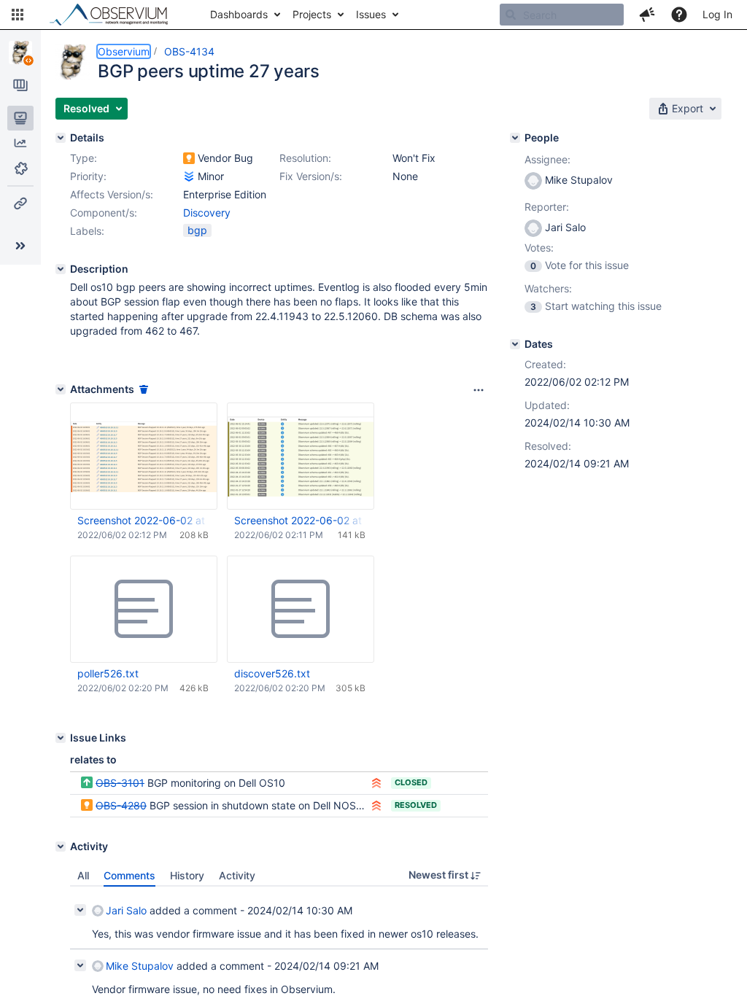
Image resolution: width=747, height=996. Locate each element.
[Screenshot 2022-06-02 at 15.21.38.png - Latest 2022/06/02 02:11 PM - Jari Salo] (301, 456)
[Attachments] (60, 389)
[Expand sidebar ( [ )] (20, 246)
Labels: (87, 231)
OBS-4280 (121, 805)
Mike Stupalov (140, 966)
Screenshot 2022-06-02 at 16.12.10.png (143, 520)
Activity (237, 875)
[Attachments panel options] (478, 390)
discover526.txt (272, 673)
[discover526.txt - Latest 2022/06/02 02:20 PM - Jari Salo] (300, 609)
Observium (124, 51)
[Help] (679, 14)
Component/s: (103, 212)
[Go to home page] (115, 14)
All (83, 875)
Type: (83, 158)
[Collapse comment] (80, 910)
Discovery (207, 212)
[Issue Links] (60, 738)
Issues (371, 14)
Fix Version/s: (310, 176)
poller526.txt (108, 673)
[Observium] (20, 52)
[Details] (60, 138)
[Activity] (60, 846)
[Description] (60, 269)
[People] (515, 138)
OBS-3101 (120, 783)
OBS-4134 (189, 51)
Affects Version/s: (111, 194)
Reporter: (547, 207)
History (187, 875)
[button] (17, 14)
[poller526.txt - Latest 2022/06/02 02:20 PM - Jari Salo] (144, 609)
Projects (312, 14)
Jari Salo (126, 910)
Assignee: (547, 159)
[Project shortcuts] (20, 203)
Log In (717, 14)
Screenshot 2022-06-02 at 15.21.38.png (299, 520)
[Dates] (515, 344)
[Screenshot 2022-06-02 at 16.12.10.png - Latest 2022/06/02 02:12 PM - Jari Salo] (144, 456)
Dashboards (239, 14)
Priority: (88, 176)
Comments (129, 875)
